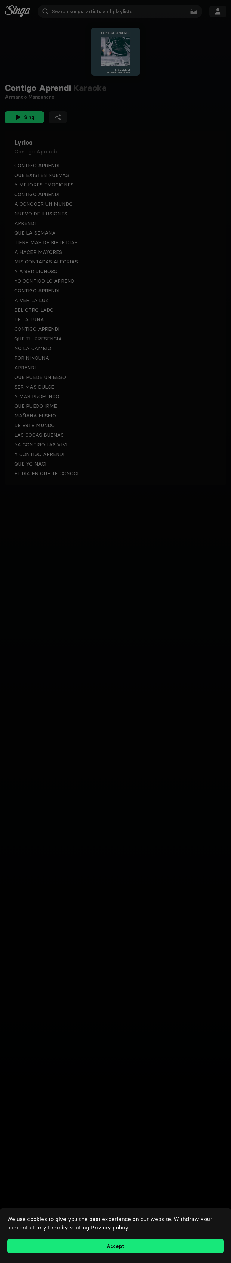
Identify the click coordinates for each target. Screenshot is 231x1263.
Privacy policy (109, 1227)
